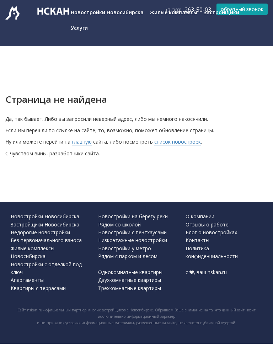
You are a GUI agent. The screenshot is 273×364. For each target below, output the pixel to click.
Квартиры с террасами (38, 288)
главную (82, 141)
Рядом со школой (119, 224)
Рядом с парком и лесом (127, 256)
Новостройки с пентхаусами (132, 232)
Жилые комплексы (173, 12)
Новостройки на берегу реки (133, 216)
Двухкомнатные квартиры (129, 280)
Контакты (197, 240)
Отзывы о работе (207, 224)
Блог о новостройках (211, 232)
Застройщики (221, 12)
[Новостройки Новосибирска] (15, 14)
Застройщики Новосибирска (45, 224)
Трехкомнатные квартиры (129, 288)
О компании (200, 216)
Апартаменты (27, 280)
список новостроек (177, 141)
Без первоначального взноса (46, 240)
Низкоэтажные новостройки (132, 240)
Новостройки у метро (124, 248)
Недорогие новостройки (40, 232)
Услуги (79, 28)
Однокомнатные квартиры (130, 272)
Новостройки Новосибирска (107, 12)
